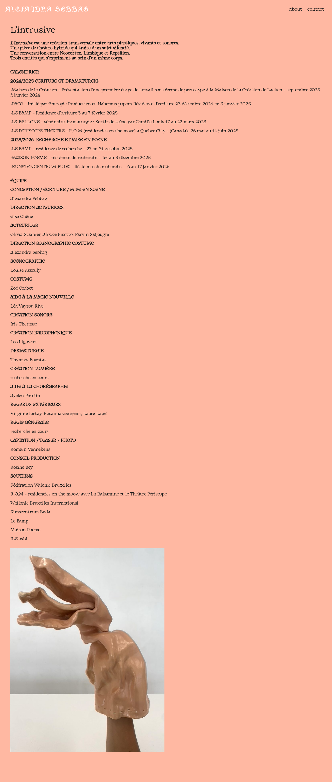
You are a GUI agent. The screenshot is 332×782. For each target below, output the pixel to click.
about (295, 9)
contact (315, 9)
